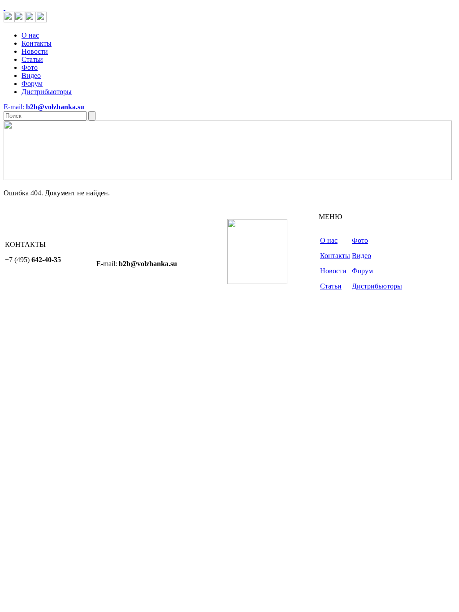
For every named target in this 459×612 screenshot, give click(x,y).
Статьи (32, 59)
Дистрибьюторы (47, 91)
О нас (30, 35)
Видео (31, 75)
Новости (35, 51)
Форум (32, 83)
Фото (30, 67)
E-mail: (44, 107)
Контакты (37, 43)
